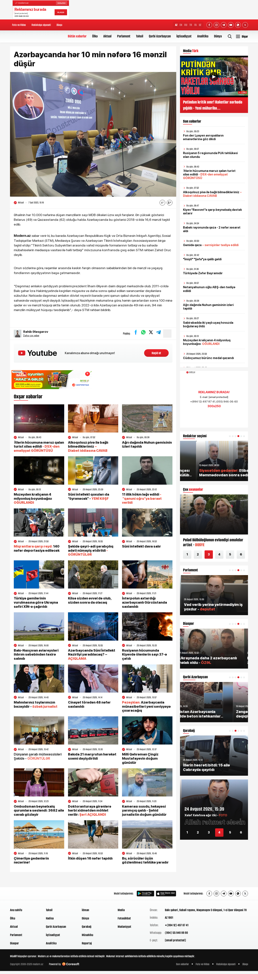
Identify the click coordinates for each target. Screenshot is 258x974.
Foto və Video (19, 25)
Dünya (218, 36)
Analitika (202, 36)
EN (181, 25)
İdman (85, 910)
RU (185, 25)
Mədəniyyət (124, 926)
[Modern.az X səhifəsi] (245, 25)
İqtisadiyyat (184, 36)
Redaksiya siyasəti (41, 25)
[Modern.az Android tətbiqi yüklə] (145, 893)
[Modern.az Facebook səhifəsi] (209, 25)
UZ (200, 25)
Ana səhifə (16, 910)
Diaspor (14, 943)
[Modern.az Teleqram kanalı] (223, 25)
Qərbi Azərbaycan (160, 36)
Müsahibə (87, 935)
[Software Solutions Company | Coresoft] (70, 964)
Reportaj (87, 943)
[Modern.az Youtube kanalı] (231, 25)
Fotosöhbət (124, 918)
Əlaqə (59, 25)
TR (190, 25)
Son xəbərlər (182, 964)
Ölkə (95, 36)
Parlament (123, 36)
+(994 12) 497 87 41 (176, 925)
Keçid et (156, 353)
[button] (230, 436)
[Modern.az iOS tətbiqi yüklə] (166, 893)
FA (195, 25)
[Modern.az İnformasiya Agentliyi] (24, 893)
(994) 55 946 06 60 (176, 932)
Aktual (107, 36)
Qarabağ (86, 926)
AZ (176, 25)
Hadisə (50, 918)
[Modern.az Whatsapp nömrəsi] (238, 25)
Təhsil (139, 36)
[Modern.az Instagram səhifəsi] (216, 25)
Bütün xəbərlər (77, 36)
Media (121, 910)
